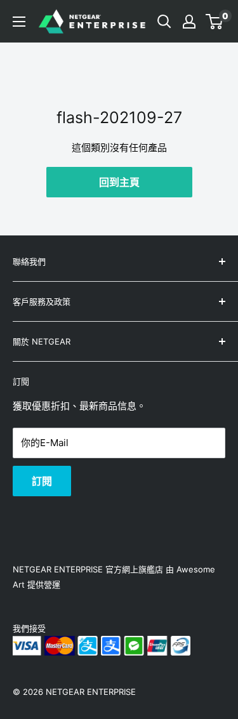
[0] (215, 21)
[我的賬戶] (189, 22)
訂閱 (42, 481)
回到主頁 (119, 182)
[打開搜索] (164, 22)
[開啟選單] (19, 21)
